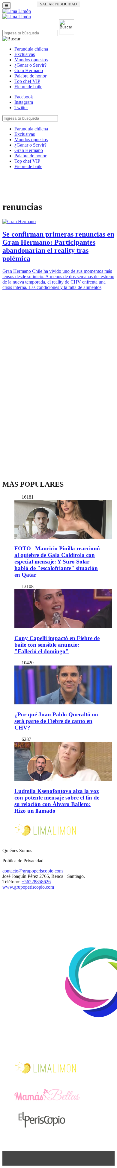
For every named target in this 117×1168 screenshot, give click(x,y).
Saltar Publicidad (58, 4)
